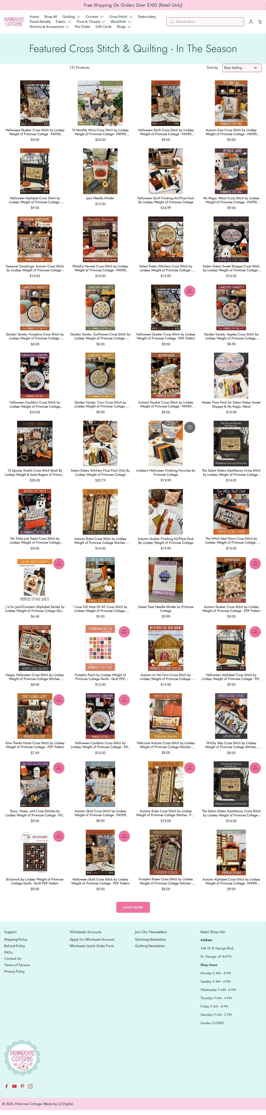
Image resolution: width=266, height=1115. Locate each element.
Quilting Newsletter (150, 946)
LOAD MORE (133, 907)
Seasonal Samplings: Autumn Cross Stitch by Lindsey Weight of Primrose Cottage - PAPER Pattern (35, 268)
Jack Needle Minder (100, 198)
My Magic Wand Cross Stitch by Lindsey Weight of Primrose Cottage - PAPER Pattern (231, 200)
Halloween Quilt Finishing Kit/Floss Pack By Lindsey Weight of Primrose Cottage (165, 200)
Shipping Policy (15, 939)
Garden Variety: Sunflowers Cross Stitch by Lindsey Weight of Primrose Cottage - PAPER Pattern (100, 336)
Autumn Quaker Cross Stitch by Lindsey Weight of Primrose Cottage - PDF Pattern (231, 609)
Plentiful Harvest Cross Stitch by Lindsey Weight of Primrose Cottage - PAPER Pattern (100, 268)
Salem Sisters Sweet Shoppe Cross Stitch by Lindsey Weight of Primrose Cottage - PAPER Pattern (231, 268)
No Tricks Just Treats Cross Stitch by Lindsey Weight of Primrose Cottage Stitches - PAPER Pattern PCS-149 (35, 540)
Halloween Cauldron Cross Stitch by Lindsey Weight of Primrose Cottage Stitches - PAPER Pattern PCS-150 (35, 404)
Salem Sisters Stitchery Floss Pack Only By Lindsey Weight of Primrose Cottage (100, 472)
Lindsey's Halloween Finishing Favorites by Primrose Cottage (165, 472)
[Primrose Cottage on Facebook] (6, 1087)
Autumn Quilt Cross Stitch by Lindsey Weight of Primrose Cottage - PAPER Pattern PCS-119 (100, 813)
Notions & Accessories (47, 26)
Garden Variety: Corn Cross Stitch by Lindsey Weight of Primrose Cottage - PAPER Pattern (100, 404)
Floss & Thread (88, 21)
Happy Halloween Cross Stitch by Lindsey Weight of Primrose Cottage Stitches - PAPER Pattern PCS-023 (35, 677)
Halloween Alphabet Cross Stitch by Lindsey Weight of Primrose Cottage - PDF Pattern (231, 677)
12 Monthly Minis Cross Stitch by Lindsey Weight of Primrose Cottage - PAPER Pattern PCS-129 (100, 132)
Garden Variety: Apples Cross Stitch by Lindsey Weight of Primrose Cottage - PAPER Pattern (231, 336)
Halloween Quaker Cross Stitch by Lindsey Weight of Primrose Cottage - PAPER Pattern (34, 132)
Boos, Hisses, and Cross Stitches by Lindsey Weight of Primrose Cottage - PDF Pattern (34, 813)
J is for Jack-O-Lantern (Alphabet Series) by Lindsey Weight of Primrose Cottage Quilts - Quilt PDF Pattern (35, 609)
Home (34, 16)
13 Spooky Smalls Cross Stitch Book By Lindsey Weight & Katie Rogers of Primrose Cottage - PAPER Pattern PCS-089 (35, 472)
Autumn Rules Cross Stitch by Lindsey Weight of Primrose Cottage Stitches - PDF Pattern (165, 813)
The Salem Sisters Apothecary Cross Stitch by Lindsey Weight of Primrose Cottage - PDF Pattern (231, 813)
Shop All (50, 16)
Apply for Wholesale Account (92, 939)
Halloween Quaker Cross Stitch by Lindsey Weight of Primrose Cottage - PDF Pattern (165, 336)
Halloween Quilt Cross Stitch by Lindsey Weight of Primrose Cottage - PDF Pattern (100, 881)
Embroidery (147, 16)
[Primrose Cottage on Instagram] (30, 1087)
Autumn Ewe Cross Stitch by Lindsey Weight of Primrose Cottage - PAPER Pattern (231, 132)
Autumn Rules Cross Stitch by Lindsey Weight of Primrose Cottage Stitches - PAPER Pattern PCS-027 (100, 541)
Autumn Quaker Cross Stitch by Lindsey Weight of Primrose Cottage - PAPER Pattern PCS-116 (165, 404)
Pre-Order (82, 26)
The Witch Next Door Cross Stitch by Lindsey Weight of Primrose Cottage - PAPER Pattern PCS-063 (231, 540)
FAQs (8, 952)
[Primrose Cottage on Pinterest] (22, 1087)
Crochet (92, 16)
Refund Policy (14, 946)
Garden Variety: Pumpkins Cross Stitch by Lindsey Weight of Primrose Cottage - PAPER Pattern (35, 336)
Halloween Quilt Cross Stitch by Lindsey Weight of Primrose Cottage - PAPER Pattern (166, 132)
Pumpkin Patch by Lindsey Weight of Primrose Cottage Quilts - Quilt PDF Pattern (100, 677)
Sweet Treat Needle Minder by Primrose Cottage (165, 609)
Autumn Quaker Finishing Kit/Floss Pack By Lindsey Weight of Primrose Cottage (166, 541)
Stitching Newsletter (150, 939)
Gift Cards (104, 26)
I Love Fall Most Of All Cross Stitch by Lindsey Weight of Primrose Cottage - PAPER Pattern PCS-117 (100, 609)
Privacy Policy (14, 971)
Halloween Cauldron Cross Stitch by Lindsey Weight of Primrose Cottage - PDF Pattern (100, 745)
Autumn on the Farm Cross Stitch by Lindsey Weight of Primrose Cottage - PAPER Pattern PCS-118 (166, 677)
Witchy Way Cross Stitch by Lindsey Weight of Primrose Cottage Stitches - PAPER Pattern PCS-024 (231, 745)
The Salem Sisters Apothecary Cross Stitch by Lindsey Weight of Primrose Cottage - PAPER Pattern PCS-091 (231, 472)
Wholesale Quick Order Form (92, 946)
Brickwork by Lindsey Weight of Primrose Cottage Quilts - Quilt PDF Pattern (34, 881)
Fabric (61, 21)
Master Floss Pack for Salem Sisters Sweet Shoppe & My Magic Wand (231, 404)
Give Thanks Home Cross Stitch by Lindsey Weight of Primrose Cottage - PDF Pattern (34, 745)
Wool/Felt (118, 21)
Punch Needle (40, 21)
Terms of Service (17, 965)
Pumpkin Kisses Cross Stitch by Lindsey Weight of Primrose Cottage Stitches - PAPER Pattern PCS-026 (166, 881)
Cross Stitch (118, 16)
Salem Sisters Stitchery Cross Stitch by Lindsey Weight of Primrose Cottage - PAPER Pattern (165, 268)
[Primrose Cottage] (14, 22)
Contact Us (12, 958)
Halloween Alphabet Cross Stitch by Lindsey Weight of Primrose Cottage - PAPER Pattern (35, 200)
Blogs (121, 26)
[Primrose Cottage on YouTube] (14, 1087)
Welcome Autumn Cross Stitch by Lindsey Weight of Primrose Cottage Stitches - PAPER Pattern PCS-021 (166, 745)
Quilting (68, 16)
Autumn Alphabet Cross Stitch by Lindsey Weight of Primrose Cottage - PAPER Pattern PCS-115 (231, 881)
